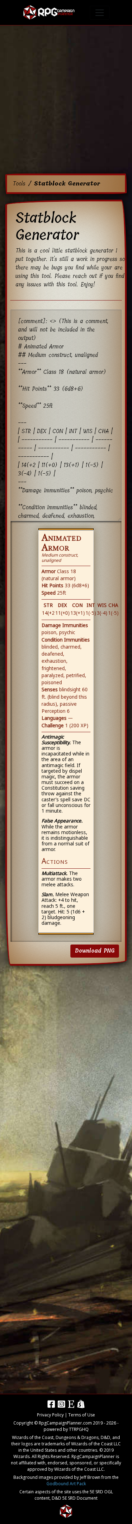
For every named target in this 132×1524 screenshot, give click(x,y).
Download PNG (94, 951)
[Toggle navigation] (99, 13)
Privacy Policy (50, 1415)
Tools (19, 183)
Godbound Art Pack (66, 1484)
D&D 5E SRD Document (75, 1498)
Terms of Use (81, 1415)
